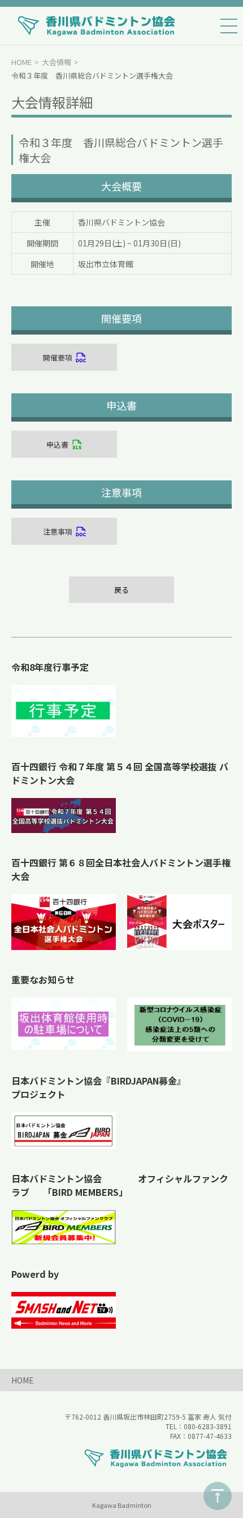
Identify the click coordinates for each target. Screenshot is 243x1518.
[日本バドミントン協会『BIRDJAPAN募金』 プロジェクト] (63, 1130)
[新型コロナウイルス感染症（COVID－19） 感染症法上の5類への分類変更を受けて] (179, 1024)
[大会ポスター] (179, 922)
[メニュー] (229, 26)
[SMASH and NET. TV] (63, 1310)
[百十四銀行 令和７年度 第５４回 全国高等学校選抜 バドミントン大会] (63, 815)
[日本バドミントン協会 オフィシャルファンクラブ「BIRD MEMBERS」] (63, 1227)
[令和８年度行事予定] (63, 711)
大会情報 (56, 62)
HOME (21, 62)
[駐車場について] (63, 1023)
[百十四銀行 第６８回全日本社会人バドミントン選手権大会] (63, 922)
